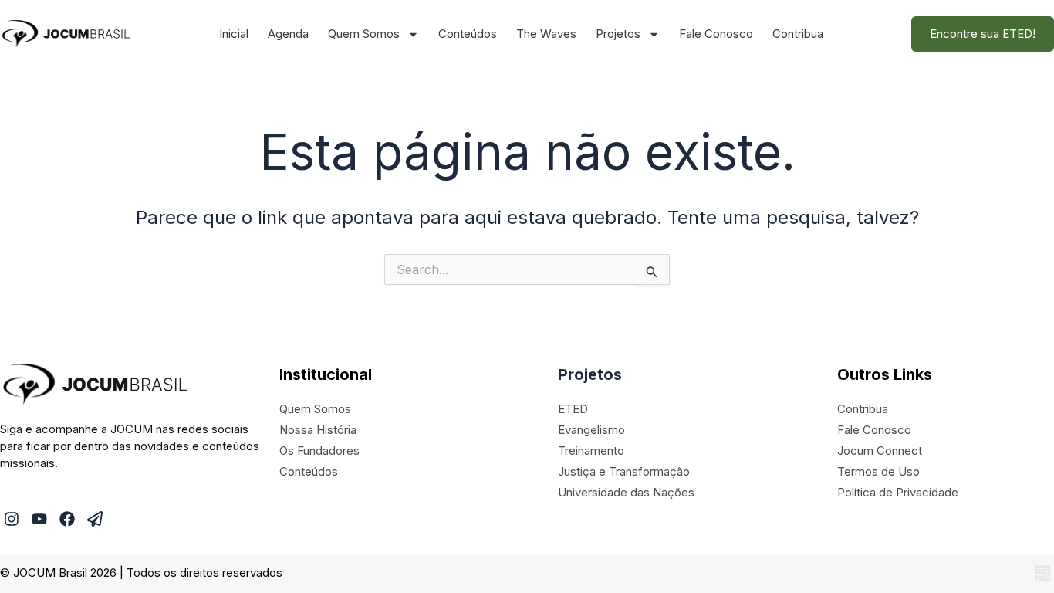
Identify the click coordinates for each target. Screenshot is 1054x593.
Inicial (233, 33)
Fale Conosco (716, 33)
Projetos (618, 33)
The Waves (546, 33)
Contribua (797, 33)
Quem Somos (364, 33)
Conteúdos (467, 33)
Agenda (288, 33)
